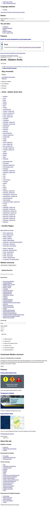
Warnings (4, 86)
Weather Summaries (8, 299)
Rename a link (8, 345)
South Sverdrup (6, 200)
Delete (2, 329)
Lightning (5, 296)
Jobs (4, 464)
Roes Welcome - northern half (10, 194)
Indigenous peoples (7, 487)
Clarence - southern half (8, 113)
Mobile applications (7, 497)
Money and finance (7, 484)
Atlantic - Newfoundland (8, 240)
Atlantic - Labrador (7, 236)
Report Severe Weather (8, 281)
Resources (4, 78)
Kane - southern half (7, 146)
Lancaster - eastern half (8, 148)
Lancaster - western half (8, 149)
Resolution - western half (9, 192)
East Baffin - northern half (9, 122)
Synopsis (4, 88)
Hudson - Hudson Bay (8, 248)
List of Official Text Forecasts (8, 77)
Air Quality (5, 289)
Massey (5, 155)
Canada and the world (8, 483)
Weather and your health (8, 317)
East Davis (5, 129)
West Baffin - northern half (9, 207)
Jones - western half (7, 144)
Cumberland (6, 120)
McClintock (5, 159)
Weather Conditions (6, 81)
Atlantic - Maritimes (7, 238)
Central (5, 107)
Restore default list (9, 350)
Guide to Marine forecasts (9, 311)
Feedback (7, 434)
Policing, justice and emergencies (11, 480)
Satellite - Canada (7, 286)
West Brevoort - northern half (9, 211)
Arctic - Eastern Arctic (8, 33)
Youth (4, 490)
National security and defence (10, 477)
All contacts (5, 456)
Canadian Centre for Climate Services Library (13, 314)
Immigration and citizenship (9, 466)
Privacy (5, 502)
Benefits (5, 471)
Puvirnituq (5, 181)
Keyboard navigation (9, 347)
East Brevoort (6, 126)
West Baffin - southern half (9, 209)
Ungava (5, 205)
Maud (4, 157)
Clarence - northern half (8, 111)
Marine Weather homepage (10, 68)
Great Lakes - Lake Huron (9, 244)
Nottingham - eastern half (9, 170)
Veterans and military (8, 489)
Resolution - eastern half (8, 191)
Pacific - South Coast (8, 255)
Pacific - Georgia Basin (8, 252)
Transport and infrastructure (9, 481)
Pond (4, 178)
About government (7, 459)
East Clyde (5, 127)
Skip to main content (7, 2)
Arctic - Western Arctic (8, 234)
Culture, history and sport (9, 478)
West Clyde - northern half (9, 214)
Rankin (4, 187)
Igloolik (4, 140)
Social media (6, 496)
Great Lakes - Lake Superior (9, 246)
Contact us (5, 447)
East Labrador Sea (7, 133)
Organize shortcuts (12, 265)
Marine (4, 29)
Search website (4, 18)
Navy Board (6, 163)
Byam (4, 105)
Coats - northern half (7, 115)
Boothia (5, 104)
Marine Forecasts (7, 31)
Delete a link (7, 341)
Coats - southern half (8, 116)
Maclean (5, 153)
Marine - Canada (7, 287)
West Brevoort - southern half (9, 213)
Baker (4, 100)
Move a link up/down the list (11, 343)
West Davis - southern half (9, 220)
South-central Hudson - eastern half (11, 202)
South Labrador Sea (7, 198)
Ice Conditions (5, 83)
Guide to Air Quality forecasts (10, 313)
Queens (5, 183)
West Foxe (5, 222)
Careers (5, 450)
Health (4, 472)
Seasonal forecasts (7, 292)
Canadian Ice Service (8, 290)
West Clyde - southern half (9, 216)
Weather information (7, 28)
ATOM (4, 74)
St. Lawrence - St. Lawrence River (11, 259)
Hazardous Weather (7, 301)
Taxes (4, 474)
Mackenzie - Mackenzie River (10, 250)
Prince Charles (6, 179)
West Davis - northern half (9, 218)
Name (2, 323)
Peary (4, 174)
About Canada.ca (7, 499)
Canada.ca (5, 26)
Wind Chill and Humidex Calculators (11, 316)
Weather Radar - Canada (9, 284)
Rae (4, 185)
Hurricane (5, 298)
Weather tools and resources (9, 448)
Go (20, 57)
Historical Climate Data (8, 307)
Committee (5, 118)
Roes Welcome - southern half (10, 196)
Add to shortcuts (4, 265)
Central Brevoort (7, 109)
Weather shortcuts (14, 55)
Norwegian (5, 168)
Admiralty (5, 96)
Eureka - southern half (8, 135)
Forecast (4, 63)
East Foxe (5, 131)
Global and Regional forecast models (11, 302)
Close (2, 366)
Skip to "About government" (9, 3)
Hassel (4, 138)
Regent (5, 189)
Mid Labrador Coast (7, 161)
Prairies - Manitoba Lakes (9, 257)
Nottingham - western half (9, 172)
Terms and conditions (8, 500)
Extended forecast (7, 293)
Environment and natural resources (11, 475)
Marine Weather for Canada (7, 230)
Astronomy (5, 304)
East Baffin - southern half (9, 124)
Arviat (4, 98)
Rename (2, 327)
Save (2, 330)
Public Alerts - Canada (8, 295)
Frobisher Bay (6, 137)
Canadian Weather (7, 283)
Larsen (4, 151)
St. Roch (5, 203)
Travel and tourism (7, 467)
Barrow (4, 102)
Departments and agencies (9, 457)
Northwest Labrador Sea (8, 165)
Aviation (5, 308)
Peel (4, 176)
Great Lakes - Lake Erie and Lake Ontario (12, 242)
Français (5, 9)
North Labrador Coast (8, 167)
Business (5, 469)
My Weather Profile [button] (5, 55)
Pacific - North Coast (8, 254)
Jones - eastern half (7, 142)
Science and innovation (8, 486)
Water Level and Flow (8, 305)
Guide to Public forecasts (9, 310)
